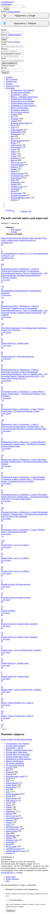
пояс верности (17, 147)
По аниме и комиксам (20, 110)
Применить (11, 911)
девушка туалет (17, 187)
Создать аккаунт (13, 11)
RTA (8, 881)
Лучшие (9, 210)
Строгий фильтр (15, 900)
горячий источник (18, 195)
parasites (10, 739)
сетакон (14, 121)
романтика (15, 158)
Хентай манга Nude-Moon (21, 99)
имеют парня (16, 145)
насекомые (15, 189)
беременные (16, 134)
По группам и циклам (20, 112)
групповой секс (17, 176)
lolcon (13, 125)
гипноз (14, 156)
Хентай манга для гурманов (22, 90)
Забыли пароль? (14, 34)
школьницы (15, 182)
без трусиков (16, 193)
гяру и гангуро (17, 162)
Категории (10, 88)
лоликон (14, 114)
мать (12, 136)
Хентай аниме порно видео (22, 103)
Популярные (16, 230)
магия (13, 191)
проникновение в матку (21, 198)
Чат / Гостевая (11, 79)
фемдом (14, 160)
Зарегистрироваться (9, 63)
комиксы (14, 167)
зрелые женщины (18, 141)
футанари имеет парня (20, 123)
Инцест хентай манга (19, 108)
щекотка (14, 200)
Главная (9, 77)
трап (12, 127)
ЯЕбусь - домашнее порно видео (24, 97)
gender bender (16, 132)
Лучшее (14, 232)
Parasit (3, 739)
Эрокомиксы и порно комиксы (23, 105)
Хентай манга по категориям (23, 101)
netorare (14, 169)
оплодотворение (17, 165)
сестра (13, 149)
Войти (6, 9)
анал (12, 138)
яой (12, 116)
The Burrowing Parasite (23, 739)
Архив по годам (12, 86)
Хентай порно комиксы (20, 92)
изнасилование (17, 130)
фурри (13, 143)
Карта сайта (11, 877)
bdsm (13, 180)
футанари (15, 119)
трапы (13, 151)
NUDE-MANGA (8, 873)
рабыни (14, 184)
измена (14, 154)
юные (13, 171)
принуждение (16, 178)
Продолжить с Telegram (25, 23)
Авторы (9, 84)
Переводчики (11, 81)
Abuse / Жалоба (12, 879)
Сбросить (5, 73)
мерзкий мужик (17, 173)
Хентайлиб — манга (19, 95)
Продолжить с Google (25, 15)
